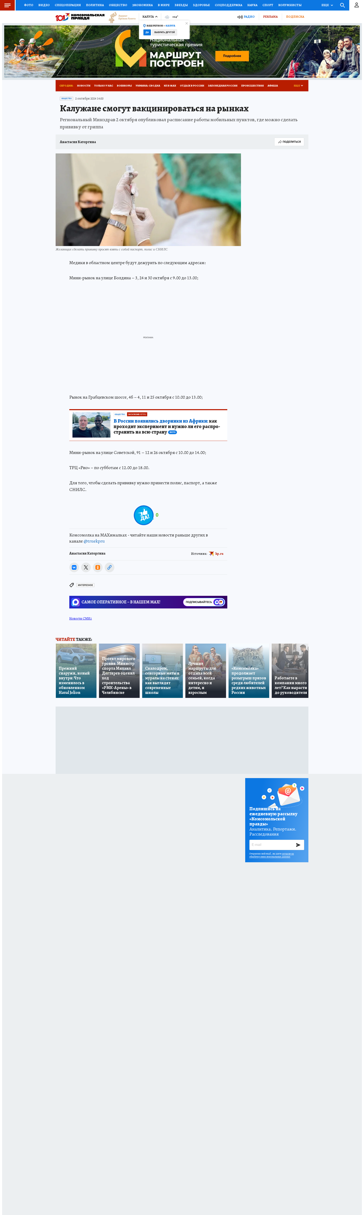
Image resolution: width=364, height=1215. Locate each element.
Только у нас (103, 85)
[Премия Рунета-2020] (120, 17)
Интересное (85, 585)
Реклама (270, 17)
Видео (44, 5)
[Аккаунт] (356, 5)
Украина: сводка (148, 85)
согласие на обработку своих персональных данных (271, 855)
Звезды (181, 5)
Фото (28, 5)
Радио (249, 17)
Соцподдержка (228, 5)
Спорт (267, 5)
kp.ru (219, 553)
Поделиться (292, 141)
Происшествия (252, 85)
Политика (95, 5)
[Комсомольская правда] (80, 17)
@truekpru (94, 541)
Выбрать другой (164, 32)
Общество (118, 5)
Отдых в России (192, 85)
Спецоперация (68, 5)
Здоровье (201, 5)
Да (147, 32)
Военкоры (124, 85)
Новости (83, 85)
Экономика (142, 5)
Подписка (295, 17)
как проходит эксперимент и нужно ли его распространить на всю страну (167, 426)
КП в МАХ (170, 85)
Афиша (273, 85)
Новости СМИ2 (80, 618)
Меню (7, 5)
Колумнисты (290, 5)
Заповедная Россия (222, 85)
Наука (252, 5)
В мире (164, 5)
